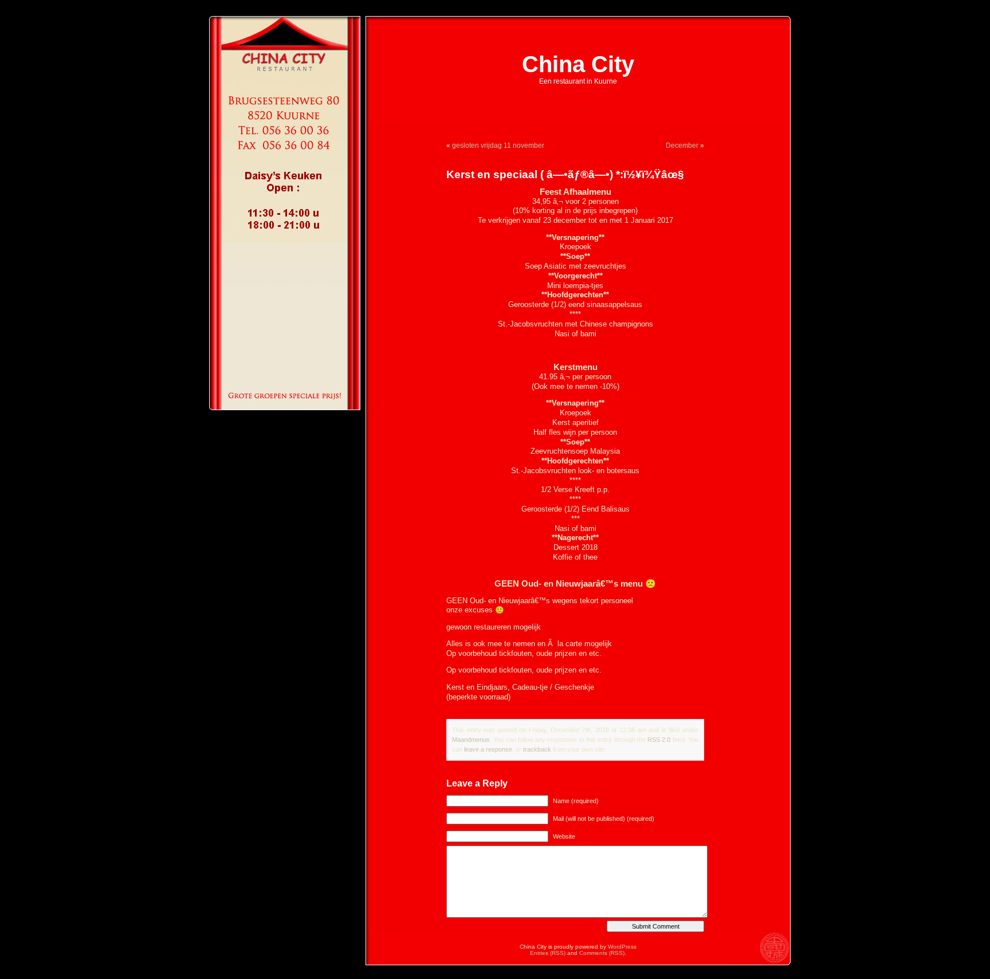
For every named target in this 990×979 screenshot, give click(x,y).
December (682, 145)
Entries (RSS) (547, 953)
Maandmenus (471, 739)
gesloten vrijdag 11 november (498, 145)
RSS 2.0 (658, 739)
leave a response (488, 749)
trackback (537, 749)
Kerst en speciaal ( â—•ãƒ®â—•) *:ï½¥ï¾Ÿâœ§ (565, 174)
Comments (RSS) (601, 953)
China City (578, 64)
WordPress (622, 946)
